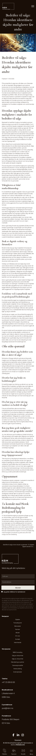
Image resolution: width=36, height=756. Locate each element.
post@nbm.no (7, 708)
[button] (18, 588)
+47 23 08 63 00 (8, 682)
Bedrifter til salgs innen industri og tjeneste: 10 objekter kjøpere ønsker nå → (18, 545)
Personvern (18, 740)
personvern (13, 609)
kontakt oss (13, 529)
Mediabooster (20, 745)
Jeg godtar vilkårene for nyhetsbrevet (14, 592)
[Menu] (32, 6)
